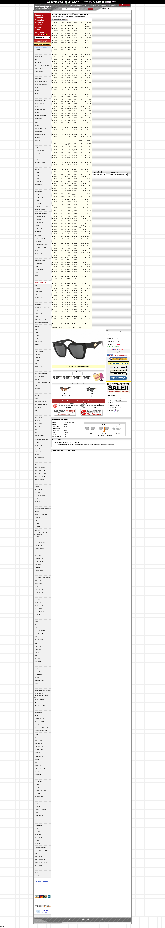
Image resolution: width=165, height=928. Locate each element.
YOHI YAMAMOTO (40, 859)
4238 (62, 167)
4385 (68, 226)
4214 (62, 157)
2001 (55, 22)
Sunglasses (39, 15)
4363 (68, 213)
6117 (82, 290)
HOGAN (37, 414)
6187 (55, 311)
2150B (56, 66)
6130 (62, 295)
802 (82, 316)
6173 (82, 307)
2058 (88, 40)
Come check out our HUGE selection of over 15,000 (68, 405)
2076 (88, 45)
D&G (36, 250)
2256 (75, 85)
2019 (82, 28)
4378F (89, 220)
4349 (82, 204)
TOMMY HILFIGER (40, 809)
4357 (88, 207)
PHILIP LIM (38, 658)
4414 (68, 234)
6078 (88, 281)
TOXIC (37, 818)
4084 (68, 122)
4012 (75, 101)
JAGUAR (37, 448)
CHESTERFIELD (39, 197)
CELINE (37, 178)
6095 (82, 285)
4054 (75, 115)
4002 (82, 96)
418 (75, 143)
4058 (55, 118)
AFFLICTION (38, 56)
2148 (82, 63)
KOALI (37, 520)
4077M (82, 120)
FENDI (37, 348)
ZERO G (37, 872)
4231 (55, 164)
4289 (75, 188)
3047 (62, 96)
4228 (68, 162)
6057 (55, 278)
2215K (89, 73)
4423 (75, 236)
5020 (82, 257)
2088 (62, 49)
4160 (68, 136)
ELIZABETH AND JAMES (42, 307)
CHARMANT (38, 191)
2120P (82, 56)
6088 (82, 283)
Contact (97, 5)
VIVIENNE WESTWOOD (41, 850)
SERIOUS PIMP (39, 746)
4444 (88, 241)
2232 (62, 78)
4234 (75, 164)
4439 (68, 241)
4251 (62, 171)
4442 (75, 241)
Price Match (124, 919)
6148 (55, 302)
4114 (75, 129)
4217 (82, 157)
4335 (62, 201)
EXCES (37, 335)
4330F (89, 199)
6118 (88, 290)
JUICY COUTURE (40, 483)
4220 (62, 160)
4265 (68, 176)
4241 (82, 167)
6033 (62, 271)
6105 (75, 288)
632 (88, 314)
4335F (69, 201)
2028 (62, 33)
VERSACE (38, 840)
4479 (88, 255)
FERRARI (37, 354)
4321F (69, 199)
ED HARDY (38, 301)
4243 (55, 169)
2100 (88, 52)
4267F (82, 176)
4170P (75, 140)
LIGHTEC (37, 539)
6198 (68, 314)
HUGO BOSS (38, 417)
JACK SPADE (38, 445)
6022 (88, 267)
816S (88, 318)
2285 (75, 92)
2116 (55, 56)
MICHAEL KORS (39, 593)
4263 (55, 176)
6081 (62, 283)
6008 (68, 262)
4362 (55, 213)
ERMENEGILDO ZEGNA (42, 323)
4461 (88, 248)
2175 (68, 71)
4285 (62, 186)
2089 (68, 49)
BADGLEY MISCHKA (41, 84)
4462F (62, 250)
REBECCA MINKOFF (40, 709)
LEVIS (36, 536)
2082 (82, 47)
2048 (75, 38)
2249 (75, 82)
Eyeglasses (39, 17)
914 (88, 323)
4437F (89, 238)
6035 (82, 271)
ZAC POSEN (38, 866)
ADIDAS (37, 50)
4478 (82, 255)
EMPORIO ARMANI (40, 319)
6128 (88, 292)
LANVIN (37, 530)
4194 (55, 150)
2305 (82, 94)
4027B (75, 106)
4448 (75, 243)
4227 (62, 162)
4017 (75, 103)
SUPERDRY (38, 775)
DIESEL (37, 266)
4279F (89, 181)
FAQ (78, 5)
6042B (75, 274)
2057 (82, 40)
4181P (89, 143)
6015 (82, 264)
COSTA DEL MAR (40, 238)
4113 (68, 129)
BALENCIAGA (39, 87)
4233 (62, 164)
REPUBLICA (38, 712)
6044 (88, 274)
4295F (55, 190)
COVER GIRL (38, 241)
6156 (68, 304)
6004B (75, 259)
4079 (55, 122)
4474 (55, 255)
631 (82, 314)
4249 (88, 169)
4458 (68, 248)
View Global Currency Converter (118, 398)
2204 (62, 73)
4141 (82, 134)
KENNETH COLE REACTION (43, 508)
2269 (55, 89)
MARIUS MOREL (39, 574)
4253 (75, 171)
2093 (88, 49)
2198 (88, 71)
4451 (68, 245)
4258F (69, 174)
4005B (69, 99)
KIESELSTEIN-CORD (41, 514)
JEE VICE (37, 454)
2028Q (69, 33)
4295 (88, 188)
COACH (37, 225)
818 (55, 321)
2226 (75, 75)
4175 (55, 143)
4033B (69, 108)
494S (75, 257)
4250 (55, 171)
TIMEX (37, 800)
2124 (62, 59)
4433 (68, 238)
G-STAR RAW (38, 367)
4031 (62, 108)
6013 (68, 264)
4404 (62, 231)
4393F (55, 229)
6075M (76, 281)
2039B (89, 35)
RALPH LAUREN (39, 693)
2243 (82, 80)
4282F (82, 183)
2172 (62, 71)
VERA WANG (38, 837)
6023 (55, 269)
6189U (62, 311)
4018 (82, 103)
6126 (75, 292)
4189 (62, 147)
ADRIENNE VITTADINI (41, 53)
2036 (68, 35)
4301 (55, 193)
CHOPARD (38, 203)
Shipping (91, 5)
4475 (62, 255)
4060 (68, 118)
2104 (62, 54)
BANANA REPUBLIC (40, 100)
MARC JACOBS (39, 571)
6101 (88, 285)
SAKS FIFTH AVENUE (41, 731)
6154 (55, 304)
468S (62, 257)
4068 (75, 118)
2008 (55, 25)
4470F (82, 252)
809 (55, 318)
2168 (88, 68)
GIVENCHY (38, 379)
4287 (88, 186)
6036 (88, 271)
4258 (62, 174)
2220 (55, 75)
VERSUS (37, 844)
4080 (62, 122)
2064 (68, 42)
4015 (62, 103)
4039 (62, 111)
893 (82, 323)
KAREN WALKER (40, 495)
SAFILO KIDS (39, 724)
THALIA (37, 787)
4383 (82, 223)
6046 (62, 276)
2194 (82, 71)
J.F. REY (37, 442)
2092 (82, 49)
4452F (82, 245)
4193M (89, 147)
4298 (88, 190)
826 (75, 321)
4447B (69, 243)
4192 (82, 147)
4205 (88, 153)
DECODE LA (38, 263)
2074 (75, 45)
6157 (75, 304)
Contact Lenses (40, 25)
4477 (75, 255)
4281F (75, 183)
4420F (62, 236)
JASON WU (38, 451)
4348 (68, 204)
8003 (62, 316)
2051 (55, 40)
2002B (62, 22)
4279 (82, 181)
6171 (68, 307)
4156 (88, 134)
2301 (75, 94)
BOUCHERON (39, 131)
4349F (89, 204)
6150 (68, 302)
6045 (55, 276)
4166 (55, 140)
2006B (89, 22)
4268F (55, 178)
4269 (62, 178)
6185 (82, 309)
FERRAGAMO (39, 351)
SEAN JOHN (38, 740)
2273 (82, 89)
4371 (75, 216)
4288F (69, 188)
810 (68, 318)
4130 (88, 132)
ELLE (36, 310)
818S (62, 321)
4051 (55, 115)
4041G (76, 111)
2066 (82, 42)
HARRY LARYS (39, 407)
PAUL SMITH (38, 649)
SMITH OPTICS (39, 756)
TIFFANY (37, 793)
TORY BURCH (39, 815)
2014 (55, 28)
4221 (68, 160)
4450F (62, 245)
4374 (75, 218)
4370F (69, 216)
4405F (75, 231)
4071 (88, 118)
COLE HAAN (38, 228)
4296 (62, 190)
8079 (88, 316)
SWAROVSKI (38, 778)
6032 (55, 271)
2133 (82, 59)
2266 (75, 87)
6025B (69, 269)
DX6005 (81, 327)
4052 (62, 115)
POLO (36, 668)
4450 (55, 245)
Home (54, 16)
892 (75, 323)
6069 (68, 281)
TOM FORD (38, 806)
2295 (55, 94)
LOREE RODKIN (39, 558)
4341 (62, 204)
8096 (62, 318)
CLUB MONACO (39, 222)
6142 (62, 300)
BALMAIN (38, 93)
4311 (75, 197)
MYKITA (37, 614)
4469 (62, 252)
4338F (89, 201)
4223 (82, 160)
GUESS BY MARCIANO (41, 401)
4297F (82, 190)
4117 (55, 132)
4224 (88, 160)
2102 (55, 54)
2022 (68, 30)
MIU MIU (37, 599)
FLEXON (37, 357)
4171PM (87, 140)
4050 (82, 113)
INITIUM (37, 429)
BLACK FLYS (38, 112)
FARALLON (38, 345)
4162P (82, 136)
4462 (55, 250)
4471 (88, 252)
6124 (62, 292)
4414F (75, 234)
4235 (82, 164)
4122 (68, 132)
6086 (68, 283)
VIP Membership (112, 5)
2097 (75, 52)
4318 (82, 197)
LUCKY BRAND (39, 561)
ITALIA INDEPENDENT (41, 439)
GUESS (37, 398)
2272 (75, 89)
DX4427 (61, 327)
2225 (68, 75)
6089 (88, 283)
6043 (82, 274)
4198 (88, 150)
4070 (82, 118)
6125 (68, 292)
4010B (62, 101)
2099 (82, 52)
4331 (55, 201)
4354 (55, 207)
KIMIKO (37, 517)
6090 (55, 285)
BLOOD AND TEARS (40, 115)
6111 (62, 290)
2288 (82, 92)
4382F (75, 223)
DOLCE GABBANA (69, 422)
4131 (55, 134)
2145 (62, 63)
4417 (88, 234)
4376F (62, 220)
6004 (68, 259)
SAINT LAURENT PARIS (41, 727)
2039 (82, 35)
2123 (55, 59)
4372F (55, 218)
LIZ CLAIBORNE (39, 549)
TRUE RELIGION (39, 822)
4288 (62, 188)
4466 (55, 252)
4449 (88, 243)
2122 (88, 56)
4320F (62, 199)
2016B (62, 28)
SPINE (36, 762)
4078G (89, 120)
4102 (88, 125)
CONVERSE (38, 235)
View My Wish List (114, 405)
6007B (62, 262)
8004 (68, 316)
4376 (55, 220)
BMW (36, 122)
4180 (82, 143)
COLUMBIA (38, 232)
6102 (55, 288)
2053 (68, 40)
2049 (82, 38)
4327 (75, 199)
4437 (82, 238)
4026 (68, 106)
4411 (55, 234)
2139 (62, 61)
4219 (55, 160)
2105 (68, 54)
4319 (88, 197)
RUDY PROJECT (39, 721)
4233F (69, 164)
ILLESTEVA (38, 423)
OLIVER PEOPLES (40, 640)
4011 (68, 101)
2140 (68, 61)
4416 (82, 234)
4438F (62, 241)
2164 (62, 68)
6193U (82, 311)
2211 (75, 73)
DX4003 (54, 327)
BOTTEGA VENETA (40, 128)
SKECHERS (38, 753)
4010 (55, 101)
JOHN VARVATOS (40, 470)
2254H (69, 85)
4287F (55, 188)
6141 (55, 300)
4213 (55, 157)
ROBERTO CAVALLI (40, 718)
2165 (68, 68)
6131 (68, 295)
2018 (75, 28)
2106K (76, 54)
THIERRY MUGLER (40, 790)
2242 (75, 80)
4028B (82, 106)
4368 (88, 213)
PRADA (37, 677)
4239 (68, 167)
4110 (88, 127)
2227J (82, 75)
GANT (36, 370)
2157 (82, 66)
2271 (68, 89)
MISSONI (37, 596)
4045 (55, 113)
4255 (88, 171)
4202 (68, 153)
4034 (75, 108)
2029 (75, 33)
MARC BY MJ (38, 567)
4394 (62, 229)
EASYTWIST (38, 297)
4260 (82, 174)
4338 (82, 201)
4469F (69, 252)
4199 (55, 153)
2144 (55, 63)
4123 (75, 132)
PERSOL (37, 655)
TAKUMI (37, 784)
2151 (62, 66)
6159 (88, 304)
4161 (75, 136)
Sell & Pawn (39, 35)
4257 (55, 174)
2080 (68, 47)
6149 (62, 302)
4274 (88, 178)
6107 (88, 288)
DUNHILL (38, 294)
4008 (82, 99)
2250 (82, 82)
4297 (75, 190)
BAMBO (37, 97)
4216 (75, 157)
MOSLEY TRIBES (40, 611)
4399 (68, 229)
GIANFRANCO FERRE (41, 373)
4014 (55, 103)
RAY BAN (37, 702)
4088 (88, 122)
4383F (89, 223)
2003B (69, 22)
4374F (82, 218)
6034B (75, 271)
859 (55, 323)
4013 (82, 101)
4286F (82, 186)
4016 (68, 103)
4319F (55, 199)
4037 (55, 111)
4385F (75, 226)
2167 (82, 68)
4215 (68, 157)
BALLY (37, 90)
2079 (62, 47)
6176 (55, 309)
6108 (55, 290)
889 (68, 323)
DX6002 (67, 327)
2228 (88, 75)
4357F (55, 210)
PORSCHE (37, 671)
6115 (75, 290)
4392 (88, 226)
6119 (55, 292)
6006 (88, 259)
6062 (82, 278)
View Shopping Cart (115, 402)
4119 (62, 132)
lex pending (121, 355)
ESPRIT (37, 332)
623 (75, 314)
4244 (62, 169)
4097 (62, 125)
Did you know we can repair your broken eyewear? (95, 405)
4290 (82, 188)
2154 (68, 66)
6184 (75, 309)
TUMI (36, 828)
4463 (68, 250)
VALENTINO (38, 834)
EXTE (36, 338)
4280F (62, 183)
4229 (75, 162)
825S (68, 321)
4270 (68, 178)
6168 (55, 307)
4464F (82, 250)
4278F (75, 181)
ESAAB (37, 326)
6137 (68, 297)
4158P (55, 136)
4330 (82, 199)
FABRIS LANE (39, 341)
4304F (55, 197)
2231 (55, 78)
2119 (75, 56)
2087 (55, 49)
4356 (75, 207)
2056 (75, 40)
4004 (55, 99)
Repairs (38, 27)
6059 (62, 278)
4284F (55, 186)
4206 (55, 155)
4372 (88, 216)
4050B (89, 113)
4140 (75, 134)
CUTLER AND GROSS (41, 244)
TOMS (36, 812)
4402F (82, 229)
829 (82, 321)
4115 (82, 129)
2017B (69, 28)
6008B (75, 262)
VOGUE (37, 853)
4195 (62, 150)
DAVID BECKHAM (40, 257)
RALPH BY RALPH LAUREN (43, 690)
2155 (75, 66)
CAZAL (37, 175)
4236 (88, 164)
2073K (69, 45)
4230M (89, 162)
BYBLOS (37, 144)
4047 (62, 113)
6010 (88, 262)
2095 (62, 52)
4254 (82, 171)
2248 (68, 82)
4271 (82, 178)
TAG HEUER (38, 781)
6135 (55, 297)
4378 (82, 220)
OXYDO (37, 643)
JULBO (37, 486)
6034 (68, 271)
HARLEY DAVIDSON (41, 404)
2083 (88, 47)
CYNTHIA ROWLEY (40, 247)
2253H (62, 85)
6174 (88, 307)
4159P (62, 136)
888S (62, 323)
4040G (69, 111)
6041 (68, 274)
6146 (82, 300)
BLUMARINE (38, 119)
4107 (68, 127)
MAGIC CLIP (38, 564)
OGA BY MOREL (39, 633)
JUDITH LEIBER (39, 480)
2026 (88, 30)
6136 (62, 297)
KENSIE (37, 511)
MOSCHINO (38, 608)
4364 (82, 213)
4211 (82, 155)
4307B (62, 197)
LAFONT (37, 527)
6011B (56, 264)
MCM (36, 586)
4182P (55, 147)
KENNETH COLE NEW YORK (43, 505)
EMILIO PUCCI (39, 313)
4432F (62, 238)
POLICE (37, 665)
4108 (75, 127)
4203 (75, 153)
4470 (75, 252)
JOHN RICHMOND (40, 467)
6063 (88, 278)
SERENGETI (38, 743)
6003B (62, 259)
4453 (88, 245)
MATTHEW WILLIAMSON (42, 577)
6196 (62, 314)
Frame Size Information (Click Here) (104, 423)
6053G (76, 276)
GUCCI (37, 395)
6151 (75, 302)
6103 (62, 288)
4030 (55, 108)
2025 (82, 30)
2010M (69, 25)
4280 (55, 183)
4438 (55, 241)
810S (75, 318)
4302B (69, 193)
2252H (56, 85)
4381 (55, 223)
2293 (88, 92)
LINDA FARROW (39, 545)
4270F (75, 178)
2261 (55, 87)
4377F (75, 220)
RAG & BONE (39, 687)
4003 (88, 96)
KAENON (37, 492)
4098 (68, 125)
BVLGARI (37, 141)
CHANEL (37, 188)
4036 (88, 108)
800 (55, 316)
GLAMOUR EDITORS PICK (42, 382)
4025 (62, 106)
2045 (62, 38)
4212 (88, 155)
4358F (69, 210)
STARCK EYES (39, 765)
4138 (68, 134)
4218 (88, 157)
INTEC (37, 432)
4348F (75, 204)
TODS (36, 803)
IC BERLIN (38, 420)
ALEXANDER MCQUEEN (42, 65)
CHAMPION (38, 185)
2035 (62, 35)
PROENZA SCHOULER (41, 680)
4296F (69, 190)
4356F (82, 207)
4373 (62, 218)
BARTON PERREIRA (40, 103)
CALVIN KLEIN (39, 150)
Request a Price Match (115, 400)
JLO (36, 464)
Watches (38, 30)
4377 (68, 220)
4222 (75, 160)
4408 (88, 231)
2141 (75, 61)
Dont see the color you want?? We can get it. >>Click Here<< (78, 401)
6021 (82, 267)
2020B (56, 30)
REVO (36, 715)
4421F (69, 236)
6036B (56, 274)
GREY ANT (38, 392)
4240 (75, 167)
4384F (62, 226)
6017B (56, 267)
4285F (69, 186)
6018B (62, 267)
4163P (89, 136)
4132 (62, 134)
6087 (75, 283)
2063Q (62, 42)
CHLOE (37, 200)
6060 (68, 278)
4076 (68, 120)
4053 (68, 115)
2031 (88, 33)
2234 (75, 78)
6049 (68, 276)
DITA (36, 272)
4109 (82, 127)
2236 (88, 78)
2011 (75, 25)
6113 (68, 290)
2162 (55, 68)
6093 (75, 285)
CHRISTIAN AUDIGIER (41, 206)
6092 (68, 285)
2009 (62, 25)
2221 (62, 75)
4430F (55, 238)
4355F (69, 207)
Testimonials (72, 5)
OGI (36, 636)
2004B (75, 22)
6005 (82, 259)
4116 (88, 129)
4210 (75, 155)
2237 (55, 80)
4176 (62, 143)
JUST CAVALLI (39, 489)
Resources (103, 5)
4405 (68, 231)
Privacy (110, 919)
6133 (82, 295)
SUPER (37, 771)
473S (68, 257)
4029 (88, 106)
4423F (82, 236)
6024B (62, 269)
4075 (62, 120)
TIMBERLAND (39, 797)
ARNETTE (38, 78)
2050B (89, 38)
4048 (68, 113)
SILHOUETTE (39, 749)
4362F (62, 213)
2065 (75, 42)
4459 (75, 248)
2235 (82, 78)
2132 (75, 59)
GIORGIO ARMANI (40, 376)
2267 (82, 87)
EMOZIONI (38, 316)
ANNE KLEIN (39, 72)
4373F (69, 218)
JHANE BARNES (39, 458)
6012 (62, 264)
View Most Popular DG (116, 408)
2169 (55, 71)
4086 (75, 122)
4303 (82, 193)
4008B (89, 99)
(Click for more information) (104, 435)
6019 (68, 267)
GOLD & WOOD (39, 385)
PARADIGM (38, 646)
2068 (55, 45)
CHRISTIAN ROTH (40, 216)
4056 (82, 115)
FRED (36, 363)
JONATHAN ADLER (40, 473)
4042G (82, 111)
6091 (62, 285)
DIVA (36, 276)
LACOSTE (38, 523)
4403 (88, 229)
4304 (88, 193)
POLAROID (38, 662)
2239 (62, 80)
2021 (62, 30)
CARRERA (38, 166)
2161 (88, 66)
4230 (82, 162)
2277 (62, 92)
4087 (82, 122)
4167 (62, 140)
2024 (75, 30)
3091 (68, 96)
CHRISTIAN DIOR (40, 210)
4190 (68, 147)
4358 (62, 210)
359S (75, 96)
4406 (82, 231)
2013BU (87, 26)
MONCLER (38, 602)
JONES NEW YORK (40, 476)
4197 (82, 150)
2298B (69, 94)
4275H (56, 181)
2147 (75, 63)
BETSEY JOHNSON (40, 109)
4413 (62, 234)
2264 (68, 87)
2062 (55, 42)
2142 (82, 61)
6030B (82, 269)
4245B (69, 169)
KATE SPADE (38, 502)
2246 (62, 82)
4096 (55, 125)
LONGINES (38, 555)
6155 (62, 304)
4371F (82, 216)
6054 (82, 276)
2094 (55, 52)
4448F (82, 243)
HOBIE (37, 410)
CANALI (37, 153)
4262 (88, 174)
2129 (68, 59)
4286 (75, 186)
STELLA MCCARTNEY (41, 768)
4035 (82, 108)
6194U (89, 311)
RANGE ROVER (39, 699)
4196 (68, 150)
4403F (55, 231)
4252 (68, 171)
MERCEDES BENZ (40, 589)
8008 (75, 316)
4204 (82, 153)
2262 (62, 87)
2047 (68, 38)
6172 (75, 307)
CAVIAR (37, 172)
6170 (62, 307)
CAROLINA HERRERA (41, 163)
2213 (82, 73)
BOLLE (37, 125)
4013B (89, 101)
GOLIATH (37, 389)
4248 (82, 169)
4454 (55, 248)
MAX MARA (38, 583)
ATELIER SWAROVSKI (41, 81)
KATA (36, 498)
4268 (88, 176)
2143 (88, 61)
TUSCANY (38, 831)
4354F (62, 207)
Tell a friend (84, 5)
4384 (55, 226)
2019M (89, 28)
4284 (88, 183)
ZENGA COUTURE (40, 869)
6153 (88, 302)
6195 (55, 314)
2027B (56, 33)
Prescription (39, 20)
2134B (89, 59)
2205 (68, 73)
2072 (62, 45)
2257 (82, 85)
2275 (55, 92)
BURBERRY (38, 137)
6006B (56, 262)
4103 (55, 127)
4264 (62, 176)
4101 (82, 125)
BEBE (36, 106)
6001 (88, 257)
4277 (62, 181)
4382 (68, 223)
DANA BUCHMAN (40, 254)
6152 (82, 302)
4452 (75, 245)
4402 (75, 229)
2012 (82, 25)
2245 (55, 82)
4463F (75, 250)
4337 (75, 201)
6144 (68, 300)
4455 (62, 248)
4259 (75, 174)
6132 (75, 295)
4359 (82, 210)
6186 (88, 309)
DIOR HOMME (39, 269)
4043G (89, 111)
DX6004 (74, 327)
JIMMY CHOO (39, 461)
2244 (88, 80)
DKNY (36, 279)
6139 (82, 297)
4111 (55, 129)
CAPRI (36, 159)
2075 (82, 45)
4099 (75, 125)
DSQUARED (38, 291)
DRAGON (37, 288)
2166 (75, 68)
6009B (82, 262)
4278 (68, 181)
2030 (82, 33)
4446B (62, 243)
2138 (55, 61)
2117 (62, 56)
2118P (69, 56)
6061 (75, 278)
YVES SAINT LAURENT (41, 862)
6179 (68, 309)
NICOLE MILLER (40, 618)
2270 (62, 89)
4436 (75, 238)
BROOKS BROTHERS (41, 134)
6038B (62, 274)
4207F (69, 155)
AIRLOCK (37, 59)
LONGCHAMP (39, 552)
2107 (82, 54)
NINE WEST (38, 624)
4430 (88, 236)
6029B (75, 269)
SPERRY (37, 759)
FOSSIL (37, 360)
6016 (88, 264)
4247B (75, 169)
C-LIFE (37, 147)
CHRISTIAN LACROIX (41, 213)
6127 (82, 292)
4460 (82, 248)
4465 (88, 250)
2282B (69, 92)
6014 (75, 264)
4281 (68, 183)
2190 (75, 71)
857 (88, 321)
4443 (82, 241)
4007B (75, 99)
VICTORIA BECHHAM (41, 847)
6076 (82, 281)
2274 (88, 89)
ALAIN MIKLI (39, 62)
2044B (56, 38)
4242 (88, 167)
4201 (62, 153)
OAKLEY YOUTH (40, 630)
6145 (75, 300)
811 (82, 318)
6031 (88, 269)
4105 (62, 127)
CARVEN (37, 169)
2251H (89, 82)
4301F (62, 193)
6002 (55, 259)
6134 (88, 295)
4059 (62, 118)
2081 (75, 47)
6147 (88, 300)
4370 (62, 216)
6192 (75, 311)
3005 (55, 96)
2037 (75, 35)
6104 (68, 288)
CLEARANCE (38, 219)
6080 (55, 283)
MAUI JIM (38, 580)
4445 (55, 243)
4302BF (74, 194)
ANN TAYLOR (39, 68)
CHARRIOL (38, 194)
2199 (55, 73)
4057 (88, 115)
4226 (55, 162)
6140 (88, 297)
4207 (62, 155)
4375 (88, 218)
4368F (55, 216)
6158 (82, 304)
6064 (55, 281)
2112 (88, 54)
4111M (63, 129)
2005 (82, 22)
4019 (55, 106)
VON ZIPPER (38, 856)
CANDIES (37, 156)
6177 (62, 309)
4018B (89, 103)
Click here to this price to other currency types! (118, 352)
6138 (75, 297)
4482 (55, 257)
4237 (55, 167)
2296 (62, 94)
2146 (68, 63)
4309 (68, 197)
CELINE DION (39, 181)
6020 (75, 267)
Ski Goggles (39, 32)
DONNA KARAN (39, 285)
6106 (82, 288)
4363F (75, 213)
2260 (88, 85)
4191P (75, 147)
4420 (55, 236)
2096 (68, 52)
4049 (75, 113)
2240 (68, 80)
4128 (82, 132)
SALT (36, 734)
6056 (88, 276)
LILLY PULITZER (40, 542)
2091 (75, 49)
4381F (62, 223)
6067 (62, 281)
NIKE (36, 621)
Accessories (39, 22)
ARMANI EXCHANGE (41, 75)
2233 (68, 78)
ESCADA (37, 329)
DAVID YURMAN (40, 260)
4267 (75, 176)
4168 (68, 140)
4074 (55, 120)
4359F (89, 210)
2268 (88, 87)
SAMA (36, 737)
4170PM (81, 140)
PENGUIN (37, 652)
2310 (88, 94)
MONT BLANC (39, 605)
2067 (88, 42)
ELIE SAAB (38, 304)
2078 (55, 47)
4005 (62, 99)
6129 (55, 295)
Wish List (116, 919)
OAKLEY (37, 627)
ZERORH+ (38, 875)
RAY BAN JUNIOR (40, 706)
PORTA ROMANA (39, 674)
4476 (68, 255)
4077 (75, 120)
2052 (62, 40)
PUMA (36, 684)
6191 (68, 311)
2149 (88, 63)
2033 (55, 35)
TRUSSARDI (38, 825)
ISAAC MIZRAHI (39, 436)
